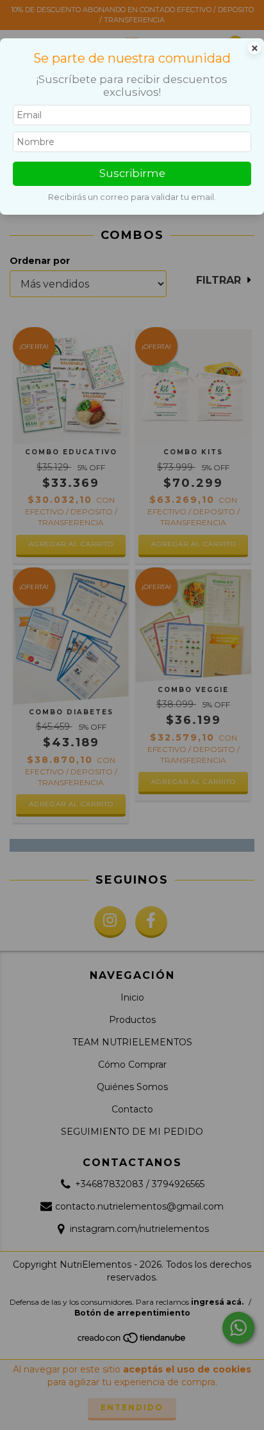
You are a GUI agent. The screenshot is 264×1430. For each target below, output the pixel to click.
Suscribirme (132, 173)
